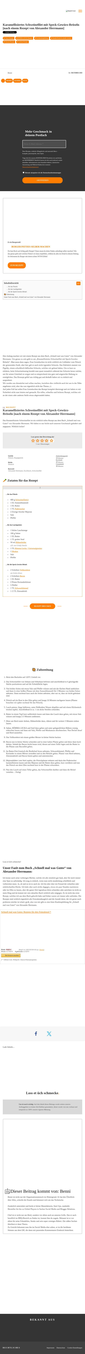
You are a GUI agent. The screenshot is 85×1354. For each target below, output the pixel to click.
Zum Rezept (16, 265)
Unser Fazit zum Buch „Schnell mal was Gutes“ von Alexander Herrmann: (27, 297)
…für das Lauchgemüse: (14, 289)
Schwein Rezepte (9, 42)
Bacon (22, 576)
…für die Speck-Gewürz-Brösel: (17, 292)
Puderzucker (20, 509)
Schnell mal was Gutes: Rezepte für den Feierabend (26, 912)
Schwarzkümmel (21, 588)
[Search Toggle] (70, 11)
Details (42, 950)
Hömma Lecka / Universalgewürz (28, 548)
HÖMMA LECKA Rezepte (25, 38)
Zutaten (17, 80)
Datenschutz (61, 1348)
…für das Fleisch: (12, 286)
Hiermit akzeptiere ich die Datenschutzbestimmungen (43, 173)
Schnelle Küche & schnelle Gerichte (61, 38)
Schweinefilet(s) (22, 500)
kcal (25, 80)
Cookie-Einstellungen (74, 1348)
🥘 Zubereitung (9, 294)
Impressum (50, 1348)
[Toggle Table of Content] (77, 283)
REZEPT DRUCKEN (42, 606)
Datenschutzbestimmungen (30, 167)
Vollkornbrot (25, 570)
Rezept (9, 80)
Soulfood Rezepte (23, 42)
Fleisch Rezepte (9, 38)
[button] (33, 440)
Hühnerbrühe (21, 542)
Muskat (15, 551)
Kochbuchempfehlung (42, 38)
